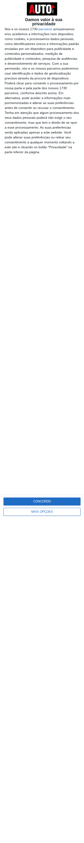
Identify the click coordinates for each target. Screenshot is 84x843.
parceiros (45, 29)
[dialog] (42, 421)
